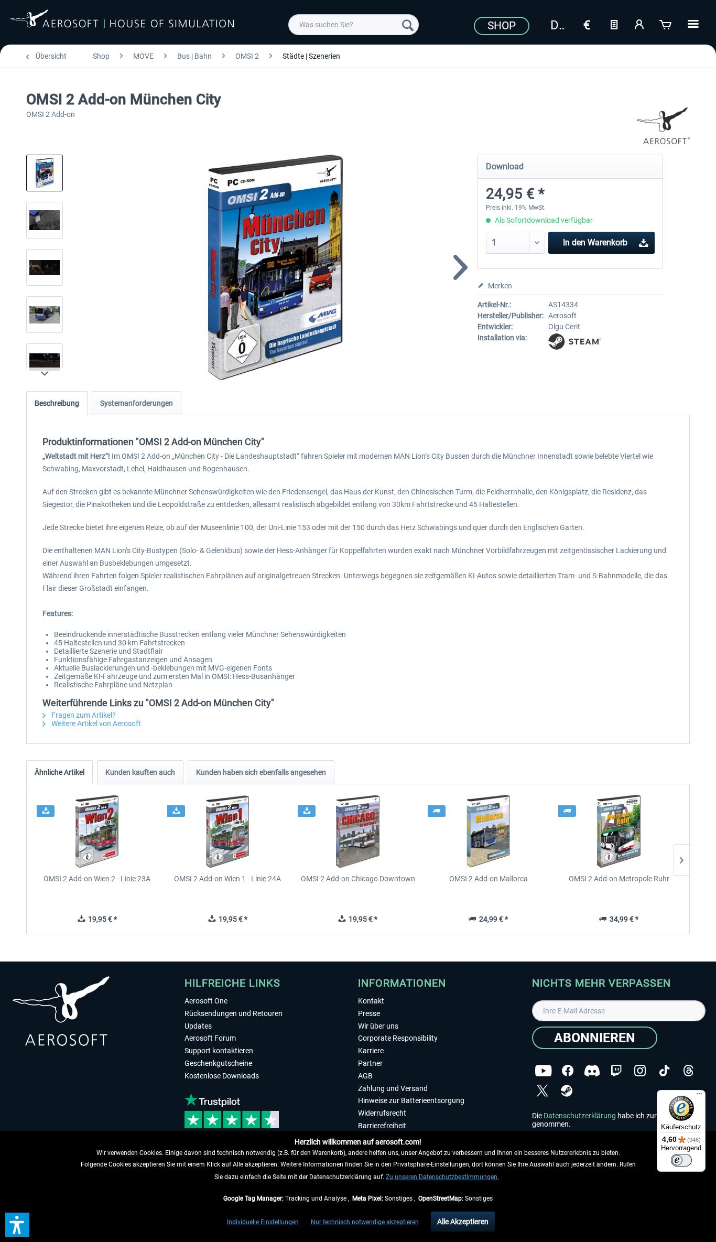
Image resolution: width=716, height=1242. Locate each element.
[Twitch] (616, 1070)
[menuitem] (353, 24)
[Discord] (592, 1070)
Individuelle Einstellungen (263, 1222)
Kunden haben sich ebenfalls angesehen (261, 772)
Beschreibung (57, 403)
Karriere (371, 1050)
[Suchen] (408, 24)
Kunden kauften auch (140, 772)
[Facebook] (567, 1070)
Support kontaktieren (219, 1050)
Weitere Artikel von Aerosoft (95, 723)
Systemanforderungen (136, 403)
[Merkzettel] (613, 23)
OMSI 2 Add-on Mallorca (488, 878)
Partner (370, 1063)
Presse (369, 1013)
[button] (17, 1225)
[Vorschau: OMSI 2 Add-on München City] (44, 173)
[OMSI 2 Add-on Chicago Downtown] (358, 831)
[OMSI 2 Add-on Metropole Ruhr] (619, 831)
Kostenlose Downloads (222, 1076)
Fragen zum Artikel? (83, 715)
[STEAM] (566, 1090)
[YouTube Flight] (543, 1070)
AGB (365, 1076)
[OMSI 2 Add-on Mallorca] (488, 831)
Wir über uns (378, 1026)
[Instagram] (640, 1070)
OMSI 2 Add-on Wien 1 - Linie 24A (227, 878)
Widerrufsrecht (382, 1113)
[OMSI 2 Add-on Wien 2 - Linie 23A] (97, 831)
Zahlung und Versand (393, 1088)
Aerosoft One (206, 1001)
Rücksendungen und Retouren (234, 1013)
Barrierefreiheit (382, 1125)
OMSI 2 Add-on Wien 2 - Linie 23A (97, 878)
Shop (501, 25)
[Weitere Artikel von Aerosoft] (663, 125)
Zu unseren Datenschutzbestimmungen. (442, 1177)
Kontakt (371, 1001)
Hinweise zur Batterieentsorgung (411, 1100)
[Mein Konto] (640, 23)
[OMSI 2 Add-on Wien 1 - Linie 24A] (228, 831)
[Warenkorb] (666, 23)
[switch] (681, 1160)
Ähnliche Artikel (59, 772)
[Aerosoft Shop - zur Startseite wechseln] (122, 23)
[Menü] (699, 1096)
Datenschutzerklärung (580, 1115)
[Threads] (688, 1070)
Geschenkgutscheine (218, 1063)
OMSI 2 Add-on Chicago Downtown (358, 878)
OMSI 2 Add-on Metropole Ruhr (619, 878)
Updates (198, 1026)
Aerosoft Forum (210, 1038)
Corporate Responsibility (398, 1038)
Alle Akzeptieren (463, 1221)
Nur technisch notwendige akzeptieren (365, 1222)
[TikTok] (664, 1070)
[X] (542, 1090)
